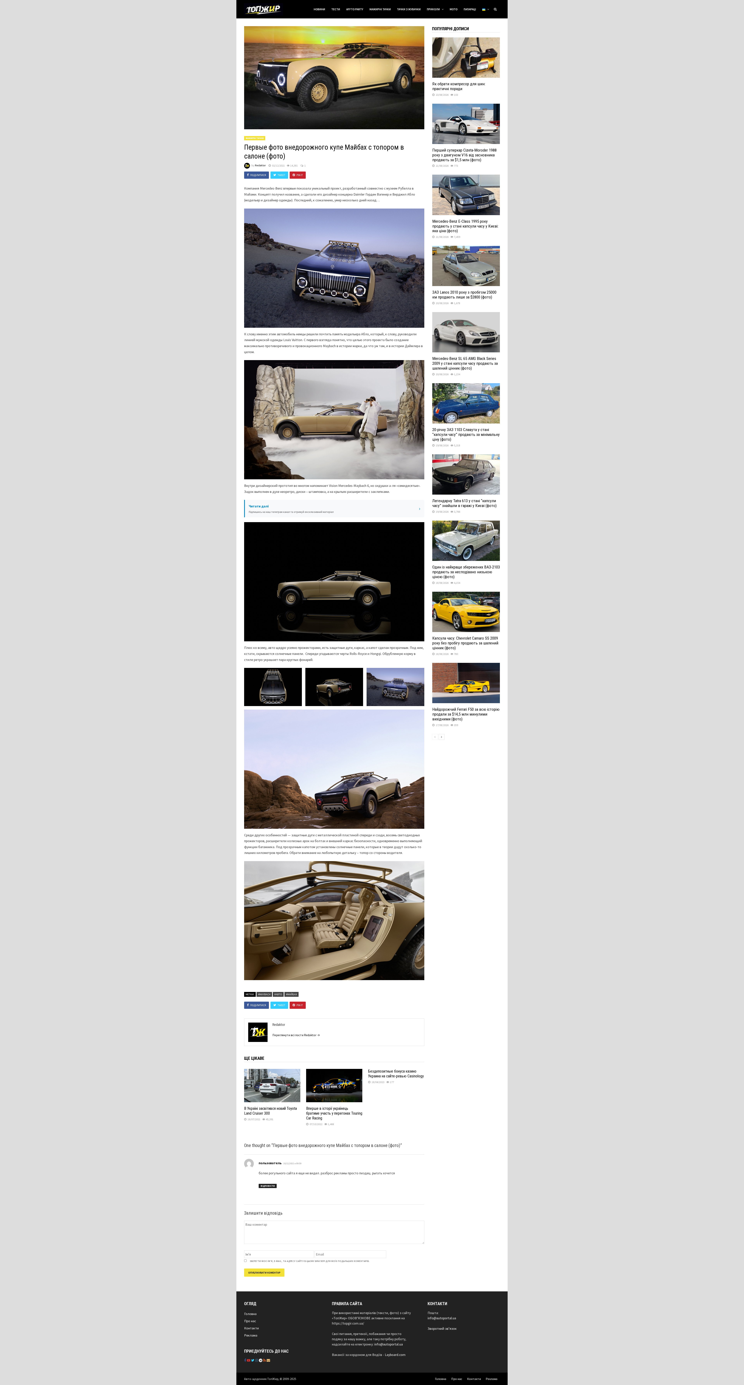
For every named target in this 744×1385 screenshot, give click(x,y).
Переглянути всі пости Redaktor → (296, 1035)
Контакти (251, 1328)
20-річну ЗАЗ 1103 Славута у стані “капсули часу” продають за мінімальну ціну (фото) (466, 434)
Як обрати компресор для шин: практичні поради (458, 86)
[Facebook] (245, 1360)
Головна (250, 1314)
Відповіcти (268, 1185)
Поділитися (258, 175)
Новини (319, 9)
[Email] (268, 1360)
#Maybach (264, 994)
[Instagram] (257, 1360)
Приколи (433, 9)
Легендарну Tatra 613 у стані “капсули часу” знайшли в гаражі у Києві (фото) (464, 503)
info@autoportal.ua (388, 1344)
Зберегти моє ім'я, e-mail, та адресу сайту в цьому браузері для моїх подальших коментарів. (310, 1261)
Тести (335, 9)
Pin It (300, 175)
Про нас (250, 1321)
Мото (453, 9)
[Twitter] (253, 1360)
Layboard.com (395, 1354)
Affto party (354, 9)
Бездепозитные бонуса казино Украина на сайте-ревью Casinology (396, 1073)
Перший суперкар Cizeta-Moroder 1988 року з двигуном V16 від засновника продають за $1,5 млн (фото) (464, 155)
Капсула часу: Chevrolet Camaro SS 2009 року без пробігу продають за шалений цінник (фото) (465, 643)
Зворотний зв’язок (442, 1328)
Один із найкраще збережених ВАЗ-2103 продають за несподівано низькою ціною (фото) (466, 572)
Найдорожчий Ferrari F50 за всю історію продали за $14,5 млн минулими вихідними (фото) (465, 714)
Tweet (281, 175)
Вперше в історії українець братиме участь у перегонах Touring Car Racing (334, 1113)
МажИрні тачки (380, 9)
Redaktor (260, 165)
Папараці (470, 9)
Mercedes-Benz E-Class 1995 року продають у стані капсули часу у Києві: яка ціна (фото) (465, 226)
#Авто (278, 994)
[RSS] (265, 1360)
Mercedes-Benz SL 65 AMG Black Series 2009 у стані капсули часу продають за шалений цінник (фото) (465, 363)
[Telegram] (261, 1360)
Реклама (250, 1335)
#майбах (291, 994)
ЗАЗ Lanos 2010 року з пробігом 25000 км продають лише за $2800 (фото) (464, 294)
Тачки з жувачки (409, 9)
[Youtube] (249, 1360)
